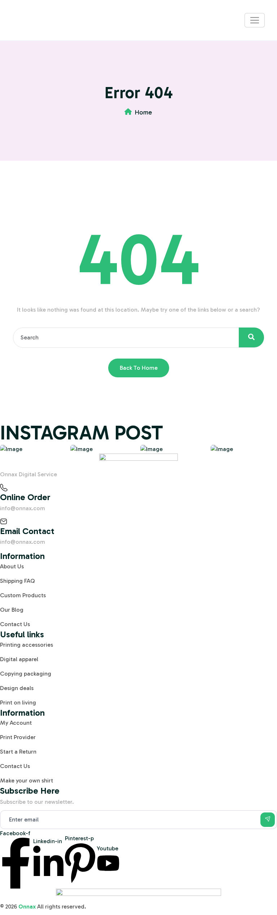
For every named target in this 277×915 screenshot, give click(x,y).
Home (143, 112)
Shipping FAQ (17, 580)
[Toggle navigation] (255, 20)
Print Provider (18, 737)
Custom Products (23, 595)
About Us (12, 566)
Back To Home (139, 367)
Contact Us (15, 624)
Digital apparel (19, 659)
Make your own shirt (26, 780)
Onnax (27, 906)
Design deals (17, 688)
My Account (16, 722)
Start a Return (18, 751)
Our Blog (11, 609)
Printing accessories (26, 644)
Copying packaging (25, 673)
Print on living (18, 702)
